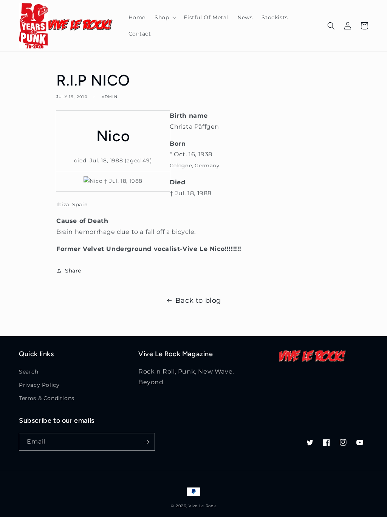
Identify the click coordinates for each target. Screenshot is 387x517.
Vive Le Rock (202, 505)
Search (29, 371)
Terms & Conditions (46, 398)
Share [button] (73, 270)
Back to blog (198, 300)
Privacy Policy (39, 385)
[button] (164, 17)
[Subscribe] (146, 442)
